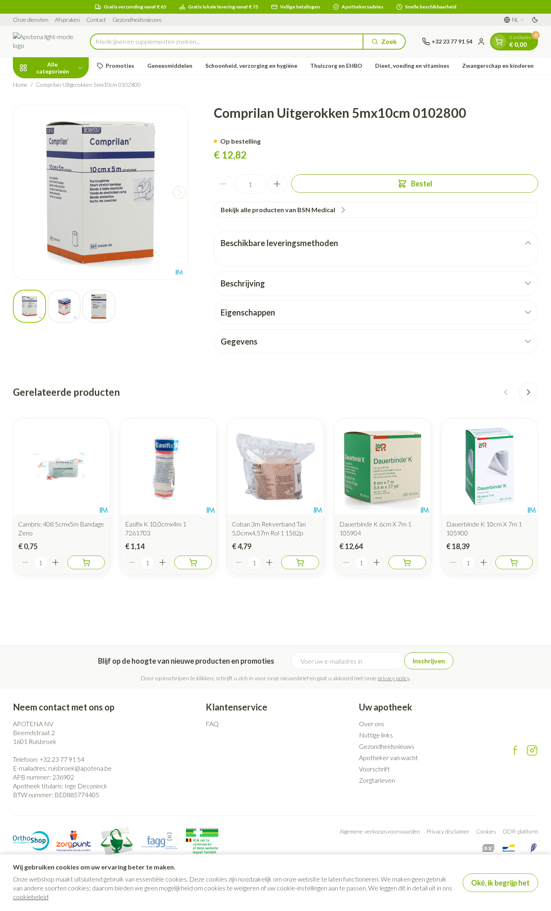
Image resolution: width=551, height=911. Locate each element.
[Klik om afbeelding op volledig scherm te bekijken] (100, 192)
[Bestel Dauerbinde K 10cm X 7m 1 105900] (514, 562)
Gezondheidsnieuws (137, 19)
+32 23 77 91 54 (62, 759)
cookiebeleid (30, 897)
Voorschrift (374, 769)
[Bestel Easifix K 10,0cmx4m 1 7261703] (193, 562)
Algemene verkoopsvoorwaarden (380, 831)
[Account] (481, 42)
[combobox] (226, 41)
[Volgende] (179, 192)
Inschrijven (429, 660)
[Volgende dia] (528, 392)
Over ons (371, 723)
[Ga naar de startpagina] (43, 41)
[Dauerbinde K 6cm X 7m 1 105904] (382, 466)
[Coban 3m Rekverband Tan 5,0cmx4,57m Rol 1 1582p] (275, 466)
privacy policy (393, 678)
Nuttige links (376, 735)
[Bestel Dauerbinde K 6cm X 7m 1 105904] (407, 562)
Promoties (120, 65)
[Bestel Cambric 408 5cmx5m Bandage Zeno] (86, 562)
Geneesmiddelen (169, 65)
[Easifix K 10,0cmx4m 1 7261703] (168, 466)
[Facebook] (515, 750)
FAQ (212, 723)
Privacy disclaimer (448, 831)
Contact (96, 19)
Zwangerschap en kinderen (498, 65)
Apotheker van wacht (388, 757)
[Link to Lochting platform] (533, 848)
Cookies (486, 831)
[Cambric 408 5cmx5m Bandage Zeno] (61, 466)
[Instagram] (532, 750)
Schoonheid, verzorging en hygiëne (251, 65)
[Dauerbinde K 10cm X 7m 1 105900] (489, 466)
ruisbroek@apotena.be (80, 768)
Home (20, 84)
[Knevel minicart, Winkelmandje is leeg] (499, 41)
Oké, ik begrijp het (500, 882)
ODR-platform (520, 831)
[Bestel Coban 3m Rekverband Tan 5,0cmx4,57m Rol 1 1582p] (300, 562)
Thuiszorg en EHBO (336, 65)
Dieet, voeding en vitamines (412, 65)
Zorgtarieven (377, 780)
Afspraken (67, 19)
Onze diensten (30, 19)
